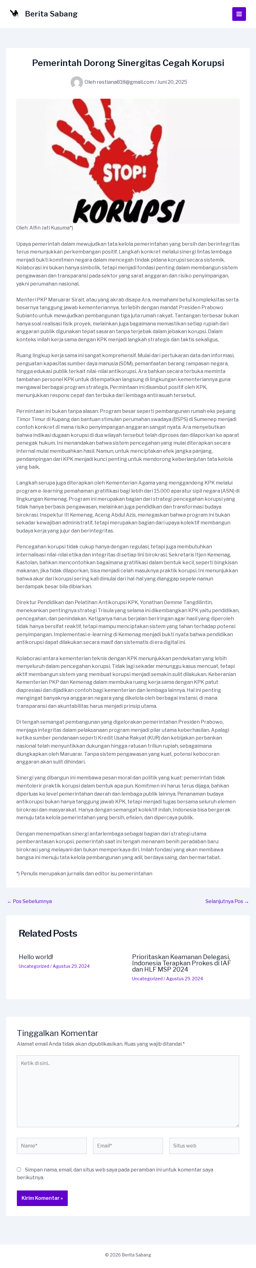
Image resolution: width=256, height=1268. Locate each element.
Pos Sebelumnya (29, 901)
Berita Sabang (51, 13)
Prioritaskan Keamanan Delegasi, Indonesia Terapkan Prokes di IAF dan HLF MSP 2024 (181, 963)
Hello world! (36, 957)
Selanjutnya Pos (227, 901)
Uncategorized (34, 966)
